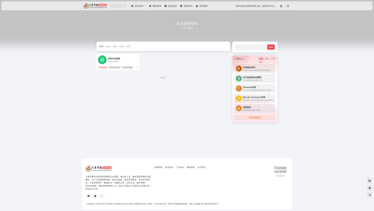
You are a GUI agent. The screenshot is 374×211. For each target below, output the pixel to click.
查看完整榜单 (255, 117)
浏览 (121, 46)
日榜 (260, 58)
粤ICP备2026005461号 (210, 203)
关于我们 (201, 167)
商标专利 (104, 67)
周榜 (267, 58)
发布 (108, 46)
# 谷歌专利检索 (127, 67)
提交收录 (169, 167)
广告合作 (180, 167)
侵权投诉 (191, 167)
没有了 (163, 77)
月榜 (273, 58)
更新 (115, 46)
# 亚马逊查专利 (114, 67)
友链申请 (158, 167)
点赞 (128, 46)
